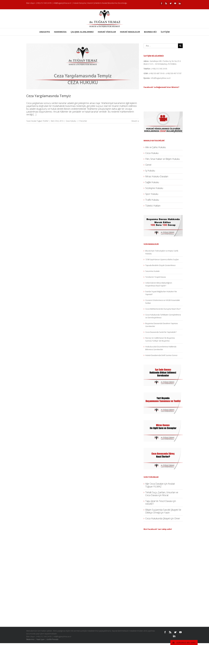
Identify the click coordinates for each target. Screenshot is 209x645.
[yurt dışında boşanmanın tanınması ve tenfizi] (163, 393)
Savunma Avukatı (152, 271)
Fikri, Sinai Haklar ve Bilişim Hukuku (162, 158)
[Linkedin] (179, 3)
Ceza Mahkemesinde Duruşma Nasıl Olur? (163, 309)
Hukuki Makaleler (130, 31)
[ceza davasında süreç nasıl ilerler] (163, 449)
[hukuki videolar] (163, 112)
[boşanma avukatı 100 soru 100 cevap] (163, 216)
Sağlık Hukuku (152, 182)
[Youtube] (175, 3)
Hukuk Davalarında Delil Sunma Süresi (161, 355)
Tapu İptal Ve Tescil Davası (158, 501)
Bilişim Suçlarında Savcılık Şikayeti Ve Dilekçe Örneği (163, 511)
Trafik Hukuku (152, 199)
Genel (148, 164)
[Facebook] (161, 3)
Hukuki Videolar (107, 31)
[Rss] (166, 3)
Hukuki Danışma (79, 3)
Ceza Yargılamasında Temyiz (48, 95)
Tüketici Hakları (152, 205)
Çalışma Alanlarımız (82, 31)
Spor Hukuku (151, 194)
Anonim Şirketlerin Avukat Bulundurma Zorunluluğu (107, 3)
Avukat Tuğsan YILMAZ (39, 121)
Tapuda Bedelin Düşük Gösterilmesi (160, 265)
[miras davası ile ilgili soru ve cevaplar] (163, 421)
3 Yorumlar (82, 121)
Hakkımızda (60, 31)
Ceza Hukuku (71, 121)
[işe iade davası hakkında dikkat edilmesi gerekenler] (163, 366)
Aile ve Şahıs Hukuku (155, 147)
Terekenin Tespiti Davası (155, 277)
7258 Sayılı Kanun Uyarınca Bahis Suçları (162, 259)
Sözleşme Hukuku (154, 188)
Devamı (134, 121)
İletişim (165, 31)
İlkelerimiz (30, 639)
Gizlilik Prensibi (52, 639)
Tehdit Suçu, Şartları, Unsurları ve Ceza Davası (161, 494)
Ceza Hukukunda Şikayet (157, 518)
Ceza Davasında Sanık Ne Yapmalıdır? (160, 332)
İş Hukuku (150, 170)
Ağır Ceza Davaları (154, 483)
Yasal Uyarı (40, 639)
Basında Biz (150, 31)
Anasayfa (44, 31)
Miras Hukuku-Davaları (156, 176)
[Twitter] (170, 3)
